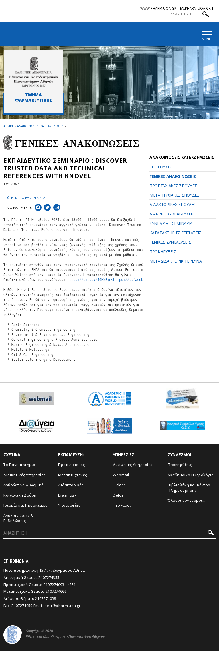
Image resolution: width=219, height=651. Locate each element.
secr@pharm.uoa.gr (62, 605)
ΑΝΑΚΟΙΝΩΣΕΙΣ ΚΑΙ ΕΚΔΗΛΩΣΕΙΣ (40, 126)
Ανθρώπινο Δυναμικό (23, 484)
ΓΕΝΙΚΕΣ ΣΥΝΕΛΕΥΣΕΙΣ (170, 242)
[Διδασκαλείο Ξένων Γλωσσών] (109, 428)
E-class (119, 484)
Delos (118, 495)
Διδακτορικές (70, 484)
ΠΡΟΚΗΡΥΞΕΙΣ (162, 251)
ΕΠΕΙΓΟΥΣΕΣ (160, 167)
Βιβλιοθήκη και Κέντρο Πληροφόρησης (189, 487)
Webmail (121, 474)
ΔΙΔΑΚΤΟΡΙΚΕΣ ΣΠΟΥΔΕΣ (172, 204)
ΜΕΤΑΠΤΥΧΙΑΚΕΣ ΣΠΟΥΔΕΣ (174, 195)
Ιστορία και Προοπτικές (25, 505)
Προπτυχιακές (71, 464)
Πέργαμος (122, 505)
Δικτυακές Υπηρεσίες (133, 464)
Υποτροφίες (69, 505)
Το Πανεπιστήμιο (19, 464)
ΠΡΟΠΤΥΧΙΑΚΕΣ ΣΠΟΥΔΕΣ (173, 185)
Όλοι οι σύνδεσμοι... (186, 500)
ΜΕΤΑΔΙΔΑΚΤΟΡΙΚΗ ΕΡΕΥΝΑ (175, 261)
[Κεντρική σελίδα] (33, 71)
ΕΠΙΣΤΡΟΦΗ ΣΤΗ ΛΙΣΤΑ (28, 197)
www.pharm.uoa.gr (158, 8)
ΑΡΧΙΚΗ (8, 126)
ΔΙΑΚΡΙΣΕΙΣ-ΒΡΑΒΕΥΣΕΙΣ (171, 214)
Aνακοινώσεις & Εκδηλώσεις (18, 518)
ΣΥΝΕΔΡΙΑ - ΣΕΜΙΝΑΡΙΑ (170, 223)
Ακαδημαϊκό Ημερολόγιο (191, 474)
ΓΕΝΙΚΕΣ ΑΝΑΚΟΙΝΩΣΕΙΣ (172, 176)
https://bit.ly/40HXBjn (89, 280)
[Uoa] (12, 634)
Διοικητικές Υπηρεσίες (24, 474)
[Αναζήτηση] (206, 15)
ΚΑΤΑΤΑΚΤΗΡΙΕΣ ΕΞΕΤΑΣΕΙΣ (175, 232)
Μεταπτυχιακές (72, 474)
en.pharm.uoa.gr (195, 8)
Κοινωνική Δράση (19, 495)
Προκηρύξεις (180, 464)
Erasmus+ (67, 495)
